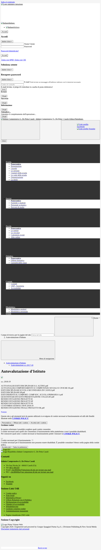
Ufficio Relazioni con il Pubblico (19, 500)
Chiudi (4, 96)
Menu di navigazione (46, 359)
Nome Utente (29, 44)
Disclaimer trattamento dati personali (15, 529)
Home (95, 318)
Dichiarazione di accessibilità (17, 502)
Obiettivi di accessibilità (15, 504)
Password (28, 46)
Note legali (10, 495)
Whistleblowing (12, 506)
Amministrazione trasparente (17, 511)
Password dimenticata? (10, 51)
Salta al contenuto (8, 2)
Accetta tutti (38, 423)
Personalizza (6, 423)
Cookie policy (11, 493)
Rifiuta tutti (21, 423)
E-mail (26, 82)
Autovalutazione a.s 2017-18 (22, 365)
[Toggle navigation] (20, 130)
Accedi (4, 32)
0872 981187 (14, 468)
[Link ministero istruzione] (12, 4)
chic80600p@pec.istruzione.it (32, 472)
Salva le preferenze (20, 447)
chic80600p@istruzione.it (31, 470)
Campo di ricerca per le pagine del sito (16, 335)
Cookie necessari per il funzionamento (16, 440)
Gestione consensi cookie (16, 509)
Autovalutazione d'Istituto (16, 363)
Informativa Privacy (13, 498)
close (4, 141)
